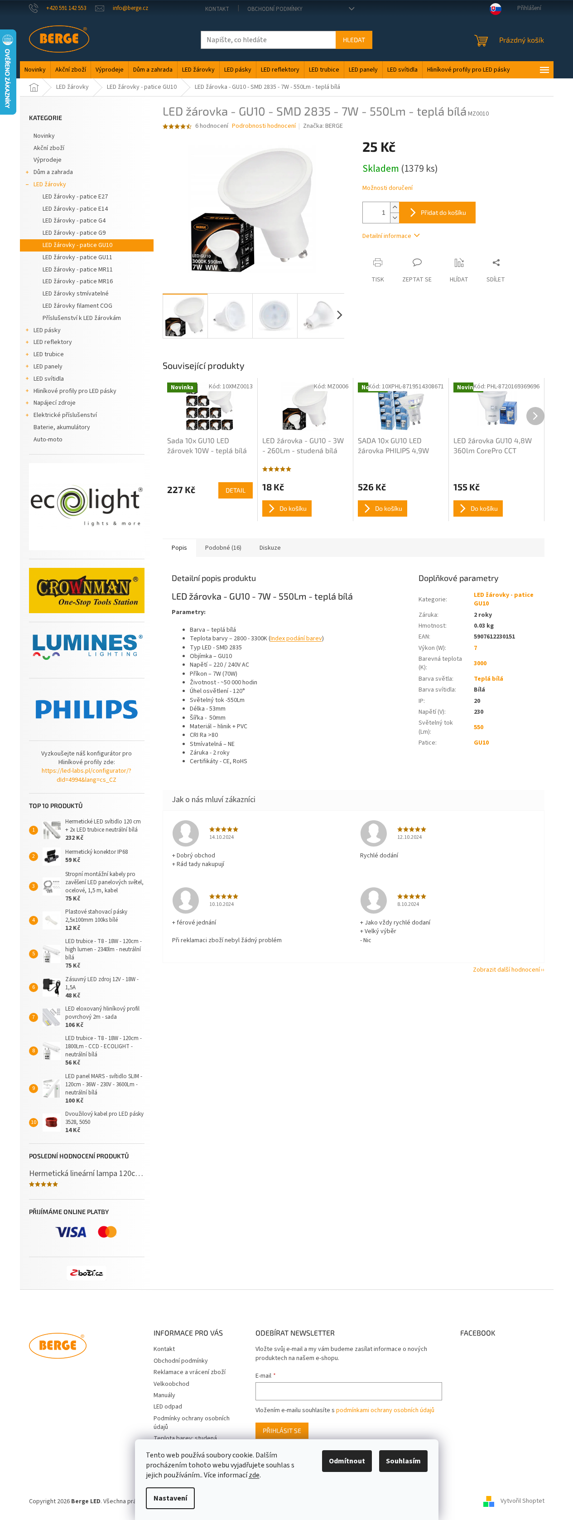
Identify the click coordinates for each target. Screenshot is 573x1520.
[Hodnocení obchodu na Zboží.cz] (86, 1273)
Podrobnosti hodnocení (264, 126)
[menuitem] (35, 69)
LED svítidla (49, 378)
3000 (480, 663)
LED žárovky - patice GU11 (77, 257)
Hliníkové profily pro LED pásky (75, 391)
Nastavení (170, 1498)
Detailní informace (386, 236)
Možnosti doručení (387, 188)
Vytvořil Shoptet (522, 1501)
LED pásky (47, 330)
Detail (236, 490)
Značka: (323, 126)
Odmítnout (347, 1461)
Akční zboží (49, 148)
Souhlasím (403, 1461)
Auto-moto (48, 439)
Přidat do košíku (443, 212)
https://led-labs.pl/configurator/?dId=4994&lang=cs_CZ (86, 775)
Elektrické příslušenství (65, 415)
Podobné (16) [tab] (223, 547)
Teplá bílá (488, 678)
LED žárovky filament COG (77, 305)
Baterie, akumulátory (62, 427)
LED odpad (168, 1406)
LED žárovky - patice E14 (75, 208)
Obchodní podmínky (275, 9)
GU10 (481, 742)
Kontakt (217, 9)
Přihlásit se (282, 1430)
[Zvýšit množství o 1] (394, 207)
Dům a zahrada (53, 172)
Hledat (354, 40)
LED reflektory (53, 342)
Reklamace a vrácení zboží (190, 1372)
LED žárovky (50, 184)
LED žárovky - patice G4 (74, 220)
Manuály (164, 1395)
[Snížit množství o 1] (394, 218)
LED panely (48, 366)
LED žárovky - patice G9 (74, 232)
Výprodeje (48, 160)
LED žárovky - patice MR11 (78, 269)
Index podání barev (296, 638)
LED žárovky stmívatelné (76, 293)
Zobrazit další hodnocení (506, 969)
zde (254, 1475)
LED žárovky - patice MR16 (78, 281)
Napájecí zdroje (55, 402)
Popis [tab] (179, 547)
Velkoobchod (171, 1384)
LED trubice (49, 354)
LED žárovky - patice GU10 (77, 245)
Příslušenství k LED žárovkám (82, 318)
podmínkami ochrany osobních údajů (385, 1410)
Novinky (44, 135)
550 (478, 727)
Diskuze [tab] (270, 547)
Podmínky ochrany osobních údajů (192, 1423)
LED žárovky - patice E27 (75, 196)
